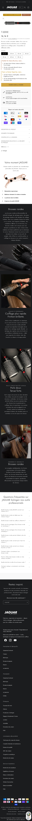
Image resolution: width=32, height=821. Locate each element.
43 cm (27, 53)
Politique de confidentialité (13, 809)
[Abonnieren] (27, 602)
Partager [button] (5, 150)
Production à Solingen (8, 712)
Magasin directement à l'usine (10, 716)
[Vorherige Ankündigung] (3, 2)
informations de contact (11, 814)
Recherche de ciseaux (8, 758)
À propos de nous (7, 705)
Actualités (5, 723)
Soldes (4, 696)
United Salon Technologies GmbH (12, 807)
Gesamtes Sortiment (8, 650)
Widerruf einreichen (8, 782)
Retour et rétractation (8, 775)
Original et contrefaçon (9, 754)
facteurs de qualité (7, 747)
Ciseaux (5, 654)
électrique (5, 657)
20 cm (4, 53)
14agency (4, 809)
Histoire (5, 709)
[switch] (28, 819)
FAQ (4, 730)
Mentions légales (21, 811)
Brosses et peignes (7, 661)
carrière (5, 720)
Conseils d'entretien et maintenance (12, 744)
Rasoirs (5, 665)
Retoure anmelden (7, 785)
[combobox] (21, 7)
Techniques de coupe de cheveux (11, 740)
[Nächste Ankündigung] (29, 2)
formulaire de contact (8, 727)
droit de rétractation (12, 811)
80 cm (19, 57)
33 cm (19, 53)
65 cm (12, 57)
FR (20, 7)
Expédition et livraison (8, 771)
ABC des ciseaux (7, 751)
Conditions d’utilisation (25, 809)
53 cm (4, 57)
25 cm (12, 53)
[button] (3, 7)
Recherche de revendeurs (9, 767)
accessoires (6, 668)
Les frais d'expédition (12, 38)
